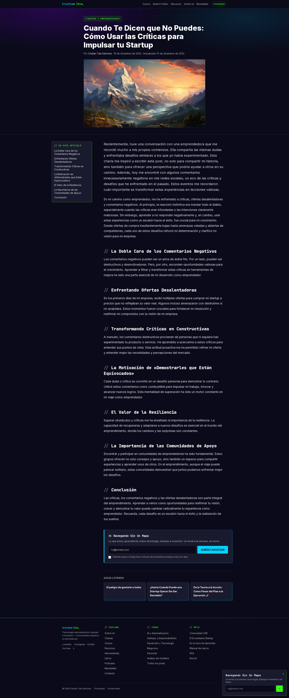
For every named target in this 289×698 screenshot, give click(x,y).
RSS (192, 653)
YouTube (66, 648)
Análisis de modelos (158, 658)
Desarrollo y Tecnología (160, 643)
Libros (108, 658)
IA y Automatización (158, 633)
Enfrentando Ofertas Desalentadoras (65, 160)
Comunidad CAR (199, 633)
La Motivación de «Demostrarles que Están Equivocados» (68, 177)
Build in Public (160, 4)
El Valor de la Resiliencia (67, 185)
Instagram (79, 644)
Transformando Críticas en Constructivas (68, 168)
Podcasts (110, 663)
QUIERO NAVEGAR (213, 549)
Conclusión (60, 197)
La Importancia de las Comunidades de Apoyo (67, 191)
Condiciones (113, 688)
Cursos (146, 4)
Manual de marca (199, 648)
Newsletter (202, 4)
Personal (152, 653)
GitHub (90, 644)
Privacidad (99, 688)
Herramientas (112, 653)
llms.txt (193, 658)
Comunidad (219, 4)
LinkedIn (67, 644)
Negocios (152, 648)
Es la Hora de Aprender (203, 643)
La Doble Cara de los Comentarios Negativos (67, 152)
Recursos (176, 4)
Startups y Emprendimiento (102, 18)
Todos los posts (156, 663)
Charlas (109, 638)
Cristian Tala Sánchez (100, 53)
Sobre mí (189, 4)
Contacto (110, 673)
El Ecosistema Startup (201, 638)
